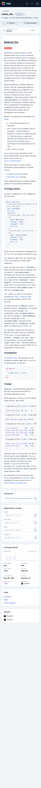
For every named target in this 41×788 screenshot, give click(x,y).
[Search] (32, 3)
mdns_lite (7, 14)
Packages (6, 11)
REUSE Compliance (10, 603)
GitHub (6, 600)
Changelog (7, 596)
